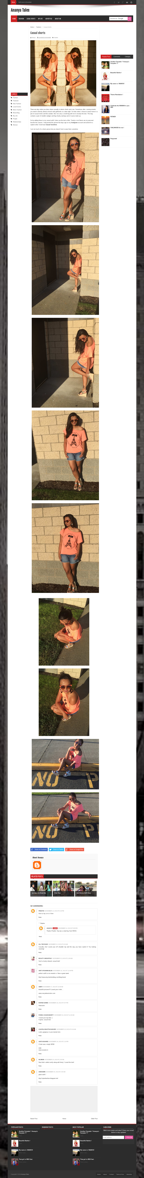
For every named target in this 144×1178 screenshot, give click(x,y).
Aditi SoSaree (43, 1041)
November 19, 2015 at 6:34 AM (66, 1029)
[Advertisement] (94, 10)
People (15, 119)
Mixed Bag (16, 113)
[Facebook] (114, 2)
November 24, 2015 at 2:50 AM (55, 1072)
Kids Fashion (17, 103)
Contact (111, 1174)
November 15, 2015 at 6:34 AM (58, 944)
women (15, 125)
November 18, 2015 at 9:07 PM (58, 1003)
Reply (40, 917)
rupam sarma (43, 1003)
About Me (58, 18)
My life (15, 116)
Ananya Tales (20, 10)
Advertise (48, 18)
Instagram (74, 122)
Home (14, 18)
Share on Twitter (58, 849)
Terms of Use (120, 1174)
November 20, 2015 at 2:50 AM (54, 1059)
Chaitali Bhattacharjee (47, 1029)
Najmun (41, 1059)
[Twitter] (118, 2)
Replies (42, 923)
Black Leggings (23, 2)
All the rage (43, 944)
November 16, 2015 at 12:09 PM (63, 970)
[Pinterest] (131, 2)
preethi (41, 911)
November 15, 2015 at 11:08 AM (63, 958)
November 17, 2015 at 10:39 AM (53, 987)
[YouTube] (127, 2)
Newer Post (33, 1118)
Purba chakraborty (46, 1015)
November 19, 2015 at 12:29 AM (64, 1015)
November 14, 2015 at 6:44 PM (54, 911)
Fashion (21, 18)
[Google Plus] (123, 2)
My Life (40, 18)
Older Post (94, 1118)
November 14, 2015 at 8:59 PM (67, 928)
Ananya (49, 928)
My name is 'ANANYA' (26, 1150)
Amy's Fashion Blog (45, 970)
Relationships (17, 122)
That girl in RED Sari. (26, 1159)
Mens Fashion (17, 110)
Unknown (42, 1072)
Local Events (31, 18)
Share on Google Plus (76, 849)
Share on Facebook (41, 849)
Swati (40, 987)
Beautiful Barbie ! (24, 1140)
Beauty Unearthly (45, 958)
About (105, 1174)
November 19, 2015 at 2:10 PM (58, 1041)
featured (15, 101)
